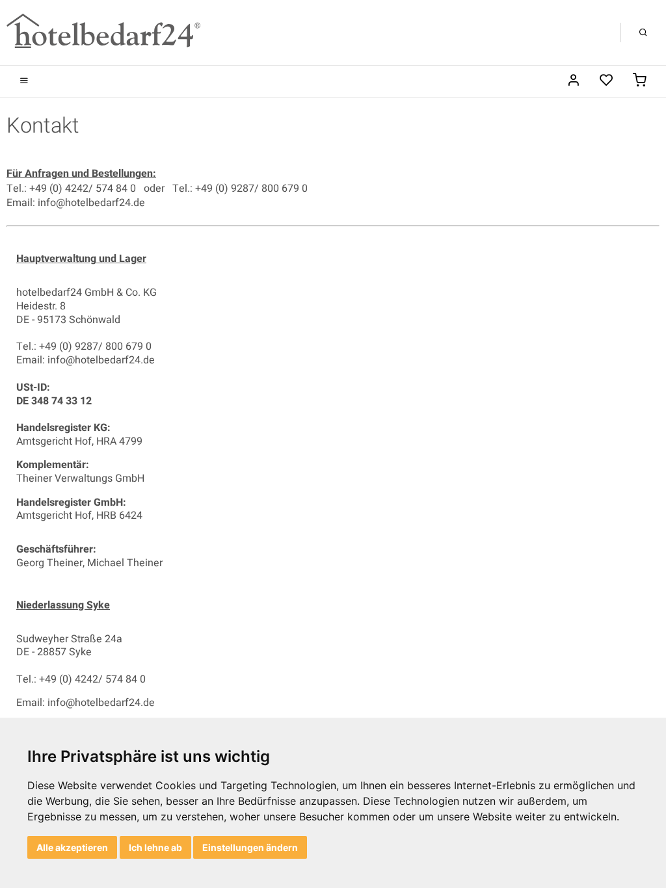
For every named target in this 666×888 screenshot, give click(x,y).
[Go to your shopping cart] (639, 81)
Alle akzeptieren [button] (72, 847)
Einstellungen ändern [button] (250, 847)
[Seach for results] (643, 32)
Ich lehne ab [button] (155, 847)
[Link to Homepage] (103, 32)
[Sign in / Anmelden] (573, 81)
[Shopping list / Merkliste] (606, 81)
